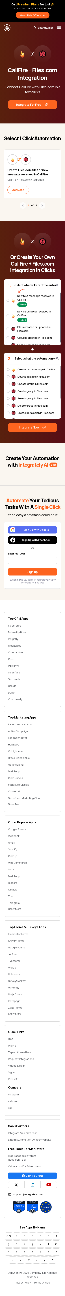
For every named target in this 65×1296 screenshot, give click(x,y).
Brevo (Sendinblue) (19, 758)
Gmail (11, 842)
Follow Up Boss (17, 632)
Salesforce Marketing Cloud (24, 798)
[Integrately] (7, 28)
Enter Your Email (16, 553)
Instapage (14, 1001)
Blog (10, 1039)
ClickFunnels (15, 778)
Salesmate (14, 679)
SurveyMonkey (16, 981)
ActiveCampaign (18, 731)
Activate (18, 190)
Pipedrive (13, 665)
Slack (11, 869)
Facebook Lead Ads (20, 724)
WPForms (13, 987)
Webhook (14, 836)
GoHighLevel (15, 751)
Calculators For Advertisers (24, 1166)
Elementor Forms (18, 934)
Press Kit (13, 1079)
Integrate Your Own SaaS (22, 1133)
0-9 (8, 1236)
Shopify (12, 849)
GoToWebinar (16, 764)
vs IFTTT (13, 1108)
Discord (13, 883)
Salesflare (14, 672)
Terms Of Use (42, 1282)
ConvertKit (14, 791)
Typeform (14, 961)
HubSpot (13, 744)
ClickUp (12, 856)
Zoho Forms (15, 1007)
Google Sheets (17, 829)
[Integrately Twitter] (16, 1184)
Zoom (11, 896)
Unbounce (14, 974)
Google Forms (16, 947)
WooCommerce (17, 862)
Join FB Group (34, 1175)
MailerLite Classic (18, 784)
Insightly (13, 639)
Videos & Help (16, 1065)
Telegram (14, 903)
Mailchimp (14, 771)
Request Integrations (21, 1059)
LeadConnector (17, 738)
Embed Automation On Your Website (29, 1139)
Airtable (13, 889)
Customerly (15, 699)
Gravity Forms (16, 940)
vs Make (13, 1101)
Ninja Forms (15, 994)
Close (11, 659)
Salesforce (14, 625)
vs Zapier (13, 1094)
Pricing (12, 1045)
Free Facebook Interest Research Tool (22, 1157)
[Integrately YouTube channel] (49, 1184)
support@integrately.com (28, 1194)
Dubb (11, 692)
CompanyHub (16, 652)
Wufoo (12, 967)
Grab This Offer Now (32, 15)
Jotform (13, 954)
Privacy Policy (23, 1282)
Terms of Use (37, 582)
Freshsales (14, 645)
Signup (12, 1072)
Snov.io (12, 686)
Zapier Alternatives (19, 1052)
